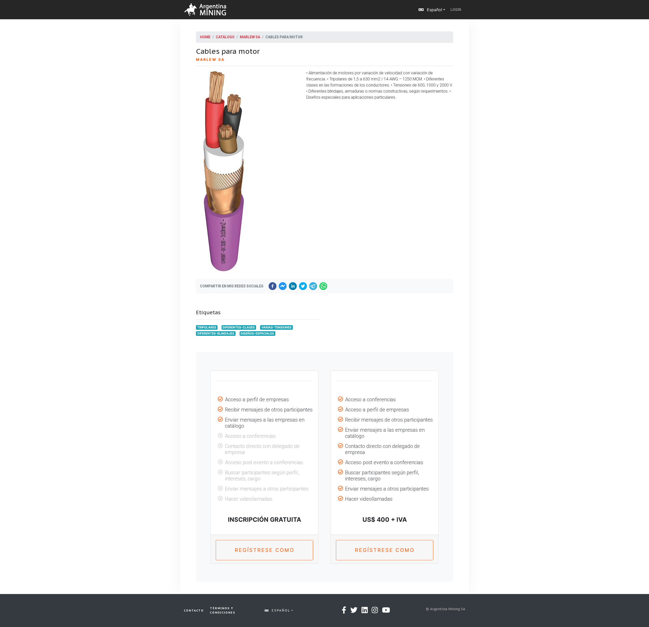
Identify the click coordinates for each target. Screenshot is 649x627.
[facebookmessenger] (283, 286)
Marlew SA (250, 37)
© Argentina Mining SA (445, 609)
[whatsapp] (323, 286)
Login (455, 10)
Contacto (194, 610)
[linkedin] (293, 286)
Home (205, 37)
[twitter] (303, 286)
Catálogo (225, 37)
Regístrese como (264, 550)
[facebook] (272, 286)
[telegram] (313, 286)
